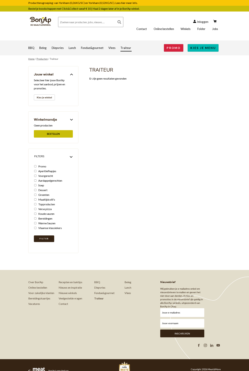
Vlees (112, 48)
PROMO (174, 48)
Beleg (43, 48)
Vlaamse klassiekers (50, 228)
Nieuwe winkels (68, 292)
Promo (42, 166)
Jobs (215, 29)
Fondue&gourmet (92, 48)
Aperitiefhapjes (47, 171)
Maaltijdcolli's (46, 199)
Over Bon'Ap (35, 282)
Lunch (72, 48)
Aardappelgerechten (50, 180)
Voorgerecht (45, 175)
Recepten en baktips (70, 282)
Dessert (42, 190)
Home (31, 58)
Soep (41, 185)
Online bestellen (164, 29)
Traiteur (125, 48)
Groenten (43, 194)
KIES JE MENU (203, 48)
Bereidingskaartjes (39, 298)
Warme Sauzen (46, 223)
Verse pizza (45, 209)
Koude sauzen (46, 213)
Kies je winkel (44, 97)
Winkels (186, 29)
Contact (141, 29)
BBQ (31, 48)
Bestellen (53, 133)
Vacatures (34, 303)
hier (123, 2)
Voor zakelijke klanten (41, 292)
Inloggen (202, 22)
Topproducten (46, 204)
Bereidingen (45, 218)
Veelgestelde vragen (70, 298)
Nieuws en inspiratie (70, 287)
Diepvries (58, 48)
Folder (201, 29)
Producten (42, 58)
